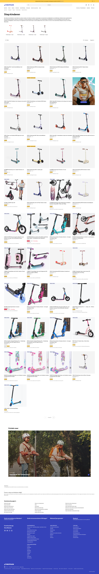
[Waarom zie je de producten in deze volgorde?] (83, 40)
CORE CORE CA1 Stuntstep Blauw (11, 408)
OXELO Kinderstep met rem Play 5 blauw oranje (36, 202)
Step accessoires (68, 504)
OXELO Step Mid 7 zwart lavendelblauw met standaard (13, 67)
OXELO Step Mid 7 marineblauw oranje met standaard (61, 135)
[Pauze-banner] (92, 1)
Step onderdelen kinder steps (70, 506)
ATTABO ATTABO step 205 (9, 202)
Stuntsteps (37, 506)
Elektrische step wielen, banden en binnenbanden (74, 507)
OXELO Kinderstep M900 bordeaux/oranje (35, 66)
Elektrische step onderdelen (9, 509)
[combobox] (92, 40)
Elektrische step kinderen (9, 506)
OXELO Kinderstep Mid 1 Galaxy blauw (80, 66)
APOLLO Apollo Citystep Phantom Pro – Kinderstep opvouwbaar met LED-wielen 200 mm (14, 341)
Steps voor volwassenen (39, 503)
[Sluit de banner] (94, 1)
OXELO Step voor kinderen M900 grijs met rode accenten (14, 136)
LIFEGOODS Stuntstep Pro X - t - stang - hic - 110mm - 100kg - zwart (83, 307)
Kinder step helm (38, 510)
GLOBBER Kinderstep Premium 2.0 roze (58, 169)
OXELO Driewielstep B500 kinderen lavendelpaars (82, 202)
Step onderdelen (7, 504)
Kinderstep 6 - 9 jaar (32, 34)
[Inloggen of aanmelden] (91, 5)
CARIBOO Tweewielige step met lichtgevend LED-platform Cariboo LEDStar (37, 272)
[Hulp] (88, 5)
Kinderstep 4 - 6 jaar (21, 34)
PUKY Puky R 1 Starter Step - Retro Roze (80, 341)
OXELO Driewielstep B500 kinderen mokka (81, 169)
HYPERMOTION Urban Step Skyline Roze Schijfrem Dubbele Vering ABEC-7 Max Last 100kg (60, 203)
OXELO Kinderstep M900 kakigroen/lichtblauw (59, 66)
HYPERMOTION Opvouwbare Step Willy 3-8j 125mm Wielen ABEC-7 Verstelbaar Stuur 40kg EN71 (37, 237)
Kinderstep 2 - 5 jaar (9, 34)
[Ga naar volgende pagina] (53, 417)
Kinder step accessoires (8, 507)
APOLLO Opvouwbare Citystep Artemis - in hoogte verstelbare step (60, 237)
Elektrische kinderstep (39, 507)
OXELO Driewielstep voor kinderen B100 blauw (36, 101)
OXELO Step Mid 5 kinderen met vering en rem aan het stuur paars (15, 102)
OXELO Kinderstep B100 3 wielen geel (34, 169)
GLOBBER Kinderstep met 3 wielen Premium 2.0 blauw (14, 170)
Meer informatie (83, 102)
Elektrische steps (7, 503)
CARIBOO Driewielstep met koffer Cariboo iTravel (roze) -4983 (14, 272)
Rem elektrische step (8, 512)
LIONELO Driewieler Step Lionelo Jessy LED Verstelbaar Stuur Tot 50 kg (81, 272)
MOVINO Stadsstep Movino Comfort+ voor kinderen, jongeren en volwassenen (83, 237)
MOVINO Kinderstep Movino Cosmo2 (11, 306)
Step (36, 504)
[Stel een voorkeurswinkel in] (86, 5)
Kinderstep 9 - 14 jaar (44, 34)
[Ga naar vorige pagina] (45, 417)
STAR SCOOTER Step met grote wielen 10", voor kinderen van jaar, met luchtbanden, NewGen (60, 307)
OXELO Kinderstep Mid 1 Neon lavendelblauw (36, 135)
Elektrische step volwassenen (70, 503)
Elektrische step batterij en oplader (41, 509)
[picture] (15, 54)
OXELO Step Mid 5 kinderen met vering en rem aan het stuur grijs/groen (61, 102)
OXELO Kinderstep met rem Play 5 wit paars (81, 375)
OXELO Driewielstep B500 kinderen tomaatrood (60, 271)
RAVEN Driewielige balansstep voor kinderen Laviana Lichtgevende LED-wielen (15, 376)
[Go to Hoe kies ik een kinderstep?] (89, 475)
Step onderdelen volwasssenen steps (72, 510)
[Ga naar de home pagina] (9, 5)
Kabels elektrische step (39, 512)
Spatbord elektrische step (9, 510)
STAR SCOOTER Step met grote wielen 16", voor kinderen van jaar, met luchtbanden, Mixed (14, 237)
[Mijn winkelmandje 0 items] (93, 5)
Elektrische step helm (69, 509)
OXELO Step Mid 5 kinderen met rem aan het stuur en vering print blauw (83, 136)
